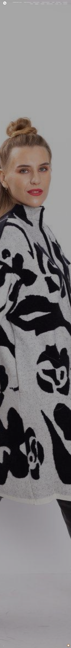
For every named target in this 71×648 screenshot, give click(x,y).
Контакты (65, 3)
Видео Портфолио (27, 2)
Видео (53, 2)
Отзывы (56, 3)
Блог (61, 3)
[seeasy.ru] (5, 3)
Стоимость (65, 2)
